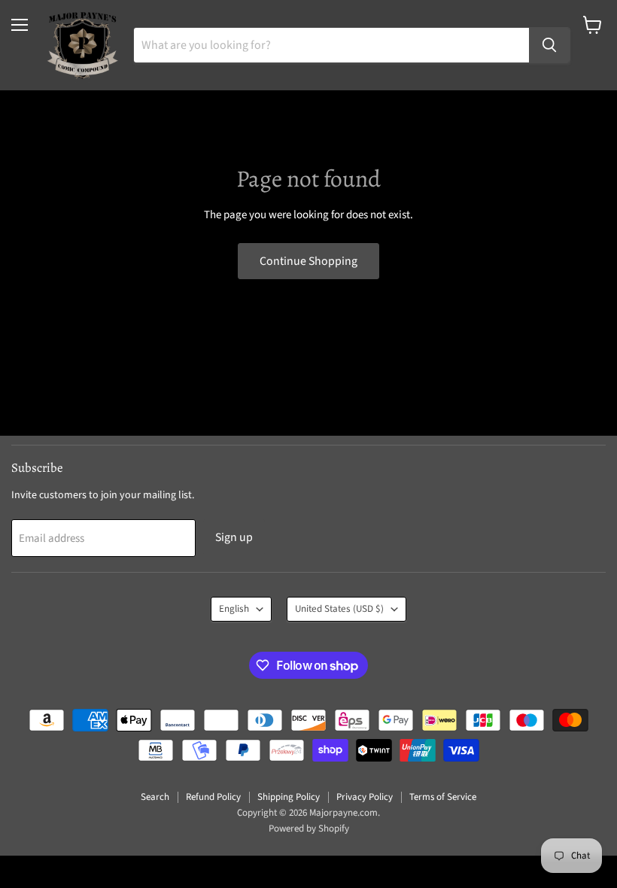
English (234, 609)
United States (339, 609)
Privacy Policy (364, 797)
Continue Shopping (308, 261)
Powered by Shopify (309, 828)
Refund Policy (213, 797)
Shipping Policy (288, 797)
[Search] (549, 45)
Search (155, 797)
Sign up (234, 537)
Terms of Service (442, 797)
